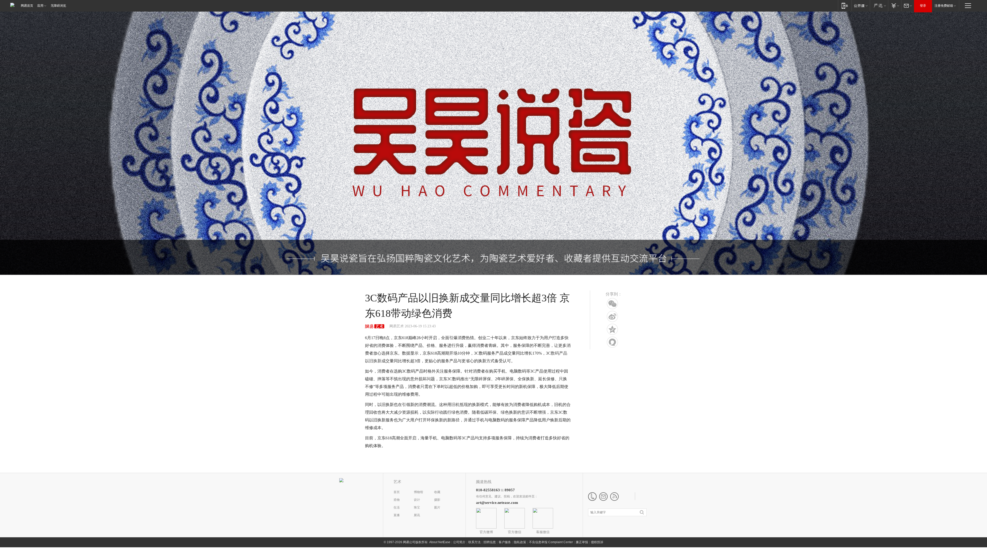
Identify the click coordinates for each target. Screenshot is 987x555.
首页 (397, 492)
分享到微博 (612, 316)
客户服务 (505, 542)
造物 (397, 500)
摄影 (437, 500)
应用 (40, 5)
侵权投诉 (597, 542)
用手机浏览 (612, 303)
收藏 (437, 492)
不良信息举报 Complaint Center (551, 542)
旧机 (455, 404)
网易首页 (27, 5)
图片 (437, 507)
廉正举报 (582, 542)
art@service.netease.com (497, 503)
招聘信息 (489, 542)
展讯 (417, 515)
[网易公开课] (861, 5)
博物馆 (418, 492)
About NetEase (439, 542)
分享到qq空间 (612, 329)
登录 (923, 5)
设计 (417, 500)
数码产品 (559, 353)
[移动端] (845, 5)
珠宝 (417, 507)
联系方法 (474, 542)
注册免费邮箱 (944, 5)
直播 (397, 515)
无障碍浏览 (58, 5)
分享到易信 (612, 342)
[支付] (894, 5)
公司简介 (459, 542)
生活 (397, 507)
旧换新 (375, 361)
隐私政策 (520, 542)
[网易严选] (879, 5)
